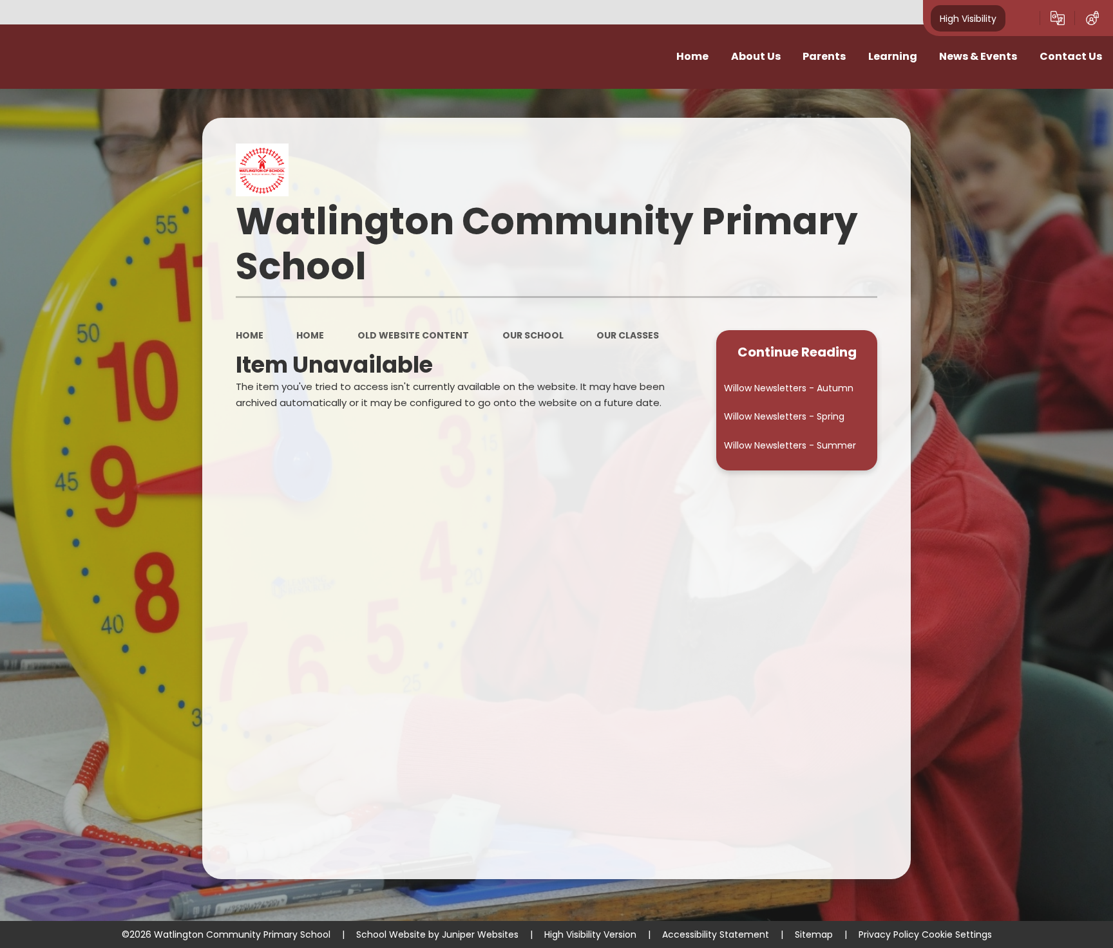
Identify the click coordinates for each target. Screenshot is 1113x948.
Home (249, 335)
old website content (413, 335)
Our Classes (627, 335)
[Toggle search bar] (1022, 18)
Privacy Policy (889, 934)
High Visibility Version (590, 934)
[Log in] (1092, 18)
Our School (533, 335)
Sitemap (814, 934)
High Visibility (968, 18)
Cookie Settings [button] (957, 934)
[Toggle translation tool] (1057, 18)
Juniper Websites (480, 934)
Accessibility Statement (715, 934)
